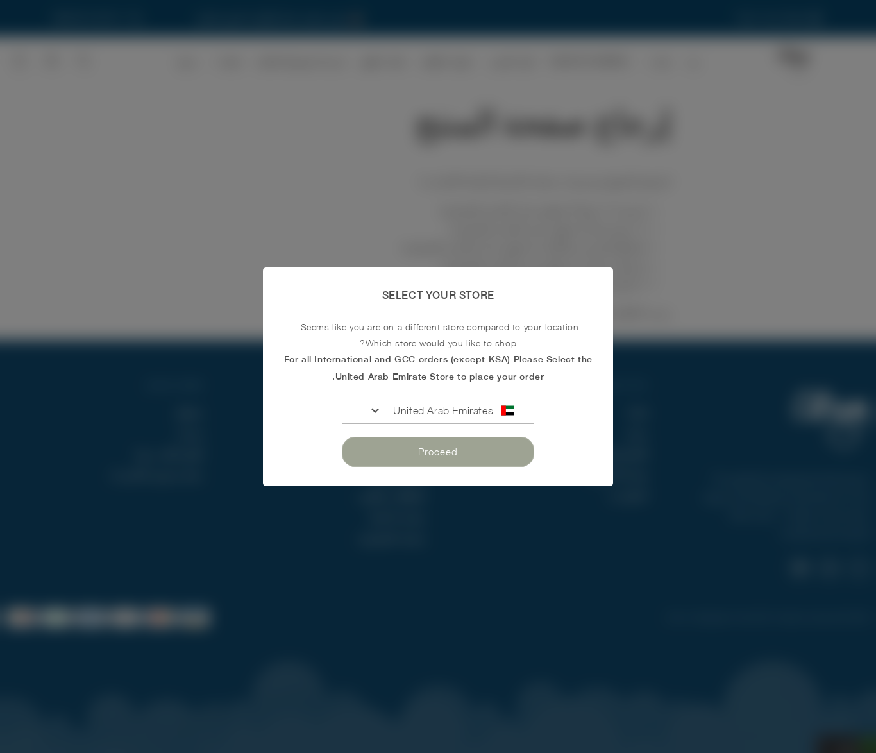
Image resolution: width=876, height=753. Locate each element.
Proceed (438, 451)
